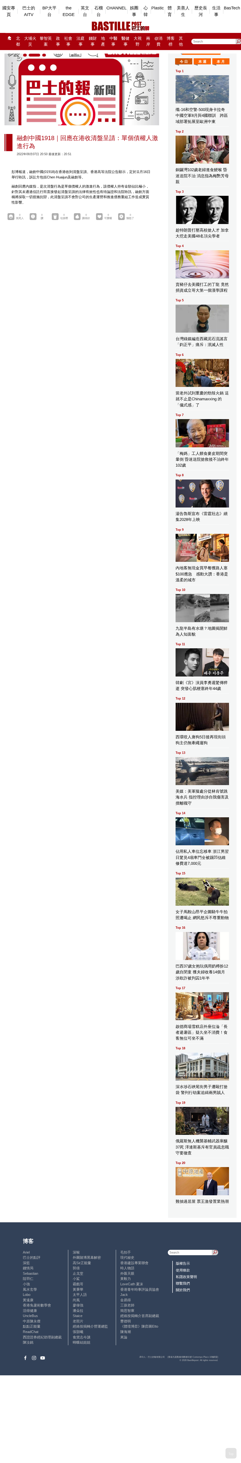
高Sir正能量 (82, 1263)
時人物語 (127, 1268)
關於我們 (183, 1290)
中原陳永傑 (31, 1321)
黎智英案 (46, 41)
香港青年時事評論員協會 (139, 1289)
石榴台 (98, 11)
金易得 (125, 1300)
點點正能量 (31, 1326)
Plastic (157, 8)
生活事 (216, 11)
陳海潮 (125, 1332)
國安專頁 (8, 11)
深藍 (26, 1263)
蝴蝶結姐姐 (81, 1342)
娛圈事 (134, 11)
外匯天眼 (127, 1273)
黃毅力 (125, 1279)
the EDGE (69, 11)
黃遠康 (28, 1300)
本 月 (221, 61)
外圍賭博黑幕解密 (87, 1257)
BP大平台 (49, 11)
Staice (77, 1316)
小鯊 (76, 1279)
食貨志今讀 (81, 1337)
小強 (26, 1284)
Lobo (26, 1295)
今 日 (184, 61)
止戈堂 (78, 1273)
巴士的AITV (28, 11)
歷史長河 (200, 11)
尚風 (76, 1300)
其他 (181, 41)
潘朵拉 (78, 1311)
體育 (170, 11)
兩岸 (148, 41)
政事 (58, 41)
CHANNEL (116, 8)
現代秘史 (127, 1257)
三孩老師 (127, 1305)
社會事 (68, 41)
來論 (123, 1337)
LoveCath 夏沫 (131, 1284)
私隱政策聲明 (186, 1277)
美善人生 (183, 11)
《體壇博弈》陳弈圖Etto (139, 1326)
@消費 (158, 41)
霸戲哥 (78, 1284)
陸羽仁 (28, 1279)
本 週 (202, 61)
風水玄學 (30, 1289)
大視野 (138, 41)
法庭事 (80, 41)
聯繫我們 (183, 1283)
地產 (103, 41)
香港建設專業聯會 (134, 1263)
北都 (18, 41)
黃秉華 (78, 1289)
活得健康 (30, 1311)
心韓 (146, 11)
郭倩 (76, 1268)
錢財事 (93, 41)
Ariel (26, 1252)
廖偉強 (78, 1305)
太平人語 (80, 1295)
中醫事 (113, 41)
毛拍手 (125, 1252)
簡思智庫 (127, 1311)
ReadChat (30, 1332)
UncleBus (30, 1316)
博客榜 (171, 41)
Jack (124, 1295)
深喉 (76, 1252)
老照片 (78, 1321)
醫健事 (125, 41)
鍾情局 (28, 1268)
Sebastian (30, 1273)
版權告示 (183, 1263)
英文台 (85, 11)
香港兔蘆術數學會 (37, 1305)
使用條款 (183, 1270)
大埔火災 (30, 41)
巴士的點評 (31, 1257)
